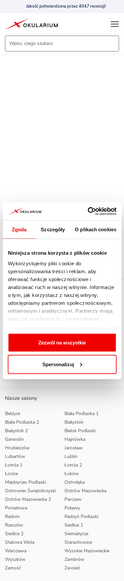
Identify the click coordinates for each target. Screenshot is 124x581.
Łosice (11, 473)
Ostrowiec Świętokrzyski (30, 491)
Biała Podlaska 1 (81, 413)
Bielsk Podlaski (80, 431)
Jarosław (73, 448)
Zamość (13, 568)
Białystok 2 (16, 431)
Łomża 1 (13, 465)
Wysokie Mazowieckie (86, 551)
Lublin (70, 456)
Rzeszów (14, 525)
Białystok (73, 422)
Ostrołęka (74, 482)
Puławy (72, 508)
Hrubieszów (17, 448)
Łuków (71, 473)
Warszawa (15, 551)
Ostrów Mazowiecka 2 (28, 499)
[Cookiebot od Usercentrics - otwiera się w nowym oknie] (88, 211)
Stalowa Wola (19, 542)
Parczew (73, 499)
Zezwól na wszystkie (62, 342)
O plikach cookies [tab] (95, 229)
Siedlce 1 (73, 525)
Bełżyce (12, 413)
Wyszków (15, 559)
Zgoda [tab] (19, 229)
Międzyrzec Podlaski (25, 482)
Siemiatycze (76, 534)
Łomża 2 (73, 465)
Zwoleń (72, 568)
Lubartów (15, 456)
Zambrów (74, 559)
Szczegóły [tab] (53, 229)
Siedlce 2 (14, 534)
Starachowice (78, 542)
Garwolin (14, 439)
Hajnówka (74, 439)
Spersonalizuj (58, 364)
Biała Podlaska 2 (22, 422)
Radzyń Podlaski (81, 516)
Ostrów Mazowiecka (85, 491)
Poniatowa (16, 508)
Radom (12, 516)
